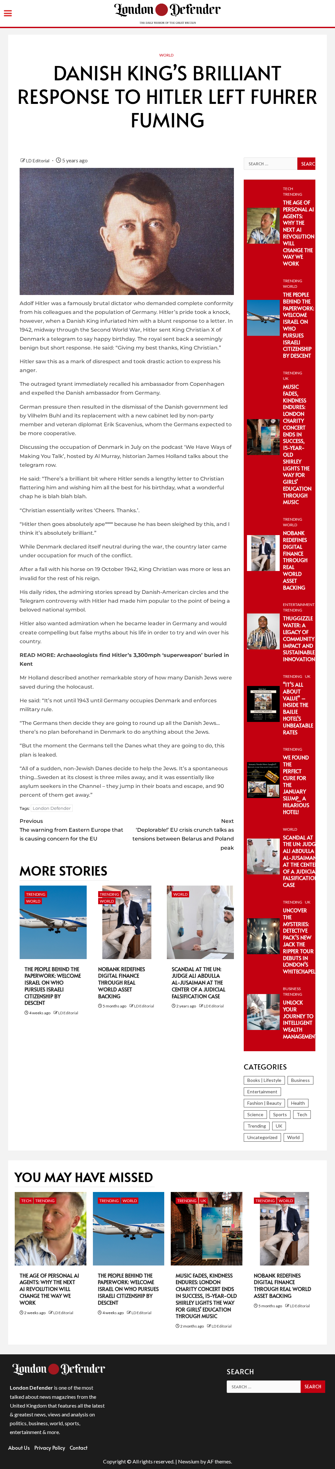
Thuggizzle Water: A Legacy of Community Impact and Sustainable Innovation (299, 638)
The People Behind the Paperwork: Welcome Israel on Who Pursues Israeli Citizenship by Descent (53, 985)
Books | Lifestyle (264, 1080)
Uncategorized (262, 1137)
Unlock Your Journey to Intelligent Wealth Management (300, 1019)
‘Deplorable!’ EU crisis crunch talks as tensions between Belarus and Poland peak (183, 834)
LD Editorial (38, 160)
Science (255, 1114)
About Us (19, 1447)
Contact (78, 1447)
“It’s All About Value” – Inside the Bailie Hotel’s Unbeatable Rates (298, 708)
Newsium (188, 1461)
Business (292, 988)
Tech (288, 188)
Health (298, 1103)
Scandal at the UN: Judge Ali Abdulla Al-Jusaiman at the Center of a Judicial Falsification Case (198, 982)
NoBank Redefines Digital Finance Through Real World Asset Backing (121, 982)
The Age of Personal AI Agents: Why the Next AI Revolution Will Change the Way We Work (298, 233)
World (166, 55)
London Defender (52, 808)
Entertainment (299, 604)
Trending (35, 894)
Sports (280, 1114)
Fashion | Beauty (264, 1103)
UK (286, 378)
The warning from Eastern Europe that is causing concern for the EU (71, 830)
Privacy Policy (49, 1447)
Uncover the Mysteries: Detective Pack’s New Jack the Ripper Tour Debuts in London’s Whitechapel (299, 940)
